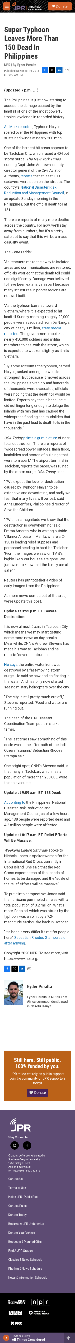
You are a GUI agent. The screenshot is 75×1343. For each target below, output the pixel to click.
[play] (6, 1338)
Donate (62, 6)
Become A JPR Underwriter (26, 1223)
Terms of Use (17, 1187)
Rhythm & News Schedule (25, 1268)
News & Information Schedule (27, 1277)
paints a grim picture (40, 438)
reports (26, 176)
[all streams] (69, 1338)
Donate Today (17, 1214)
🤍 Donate (37, 1092)
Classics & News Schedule (25, 1259)
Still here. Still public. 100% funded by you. (37, 1063)
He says (11, 664)
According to (14, 802)
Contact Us (15, 1179)
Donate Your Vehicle (21, 1232)
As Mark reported (18, 126)
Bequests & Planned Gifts (25, 1241)
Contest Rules (17, 1205)
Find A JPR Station (20, 1250)
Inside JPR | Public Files (23, 1196)
